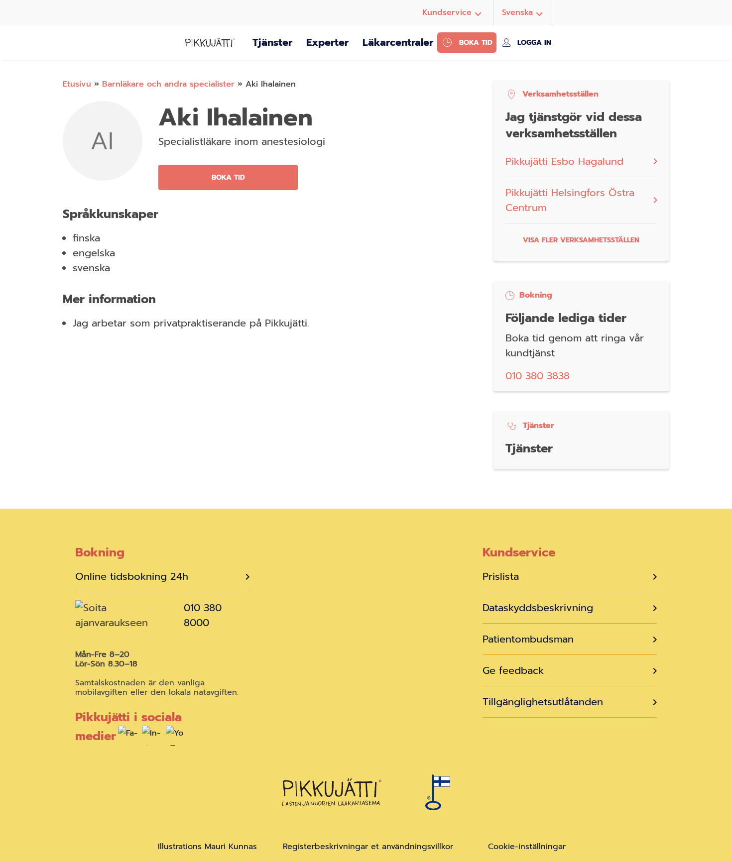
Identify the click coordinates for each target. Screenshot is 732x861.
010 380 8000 (203, 615)
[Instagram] (152, 738)
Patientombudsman (528, 639)
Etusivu (77, 84)
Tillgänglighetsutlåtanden (543, 701)
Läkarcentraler (398, 42)
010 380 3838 (537, 375)
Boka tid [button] (228, 177)
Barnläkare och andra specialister (168, 84)
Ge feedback (513, 670)
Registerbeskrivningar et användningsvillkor (368, 847)
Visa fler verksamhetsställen (581, 240)
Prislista (501, 576)
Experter (327, 42)
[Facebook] (128, 738)
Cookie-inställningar (527, 847)
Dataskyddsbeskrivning (538, 607)
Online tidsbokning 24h (131, 576)
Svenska (517, 12)
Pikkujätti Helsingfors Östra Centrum (569, 200)
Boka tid (475, 42)
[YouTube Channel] (176, 738)
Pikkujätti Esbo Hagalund (564, 161)
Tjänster (272, 42)
